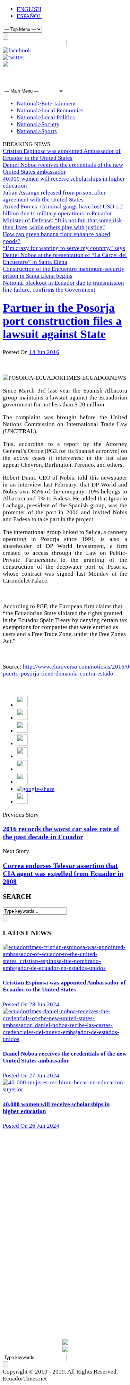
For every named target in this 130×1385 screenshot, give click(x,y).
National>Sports (37, 131)
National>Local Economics (50, 110)
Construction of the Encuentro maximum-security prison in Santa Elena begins (63, 272)
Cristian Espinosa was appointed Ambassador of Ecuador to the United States (62, 154)
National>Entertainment (46, 103)
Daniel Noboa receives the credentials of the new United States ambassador (63, 168)
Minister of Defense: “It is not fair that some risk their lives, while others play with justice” (62, 224)
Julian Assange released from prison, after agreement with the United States (54, 196)
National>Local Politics (46, 117)
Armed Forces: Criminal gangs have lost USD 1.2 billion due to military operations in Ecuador (63, 210)
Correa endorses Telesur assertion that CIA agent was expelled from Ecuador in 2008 (63, 873)
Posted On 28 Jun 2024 (31, 1004)
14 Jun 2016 (44, 352)
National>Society (38, 124)
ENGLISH (29, 9)
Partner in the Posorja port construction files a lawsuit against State (62, 321)
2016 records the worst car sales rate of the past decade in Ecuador (61, 833)
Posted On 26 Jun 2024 (31, 1125)
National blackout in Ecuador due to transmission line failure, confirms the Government (63, 286)
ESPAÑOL (29, 16)
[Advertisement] (58, 77)
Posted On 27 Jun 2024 (31, 1075)
